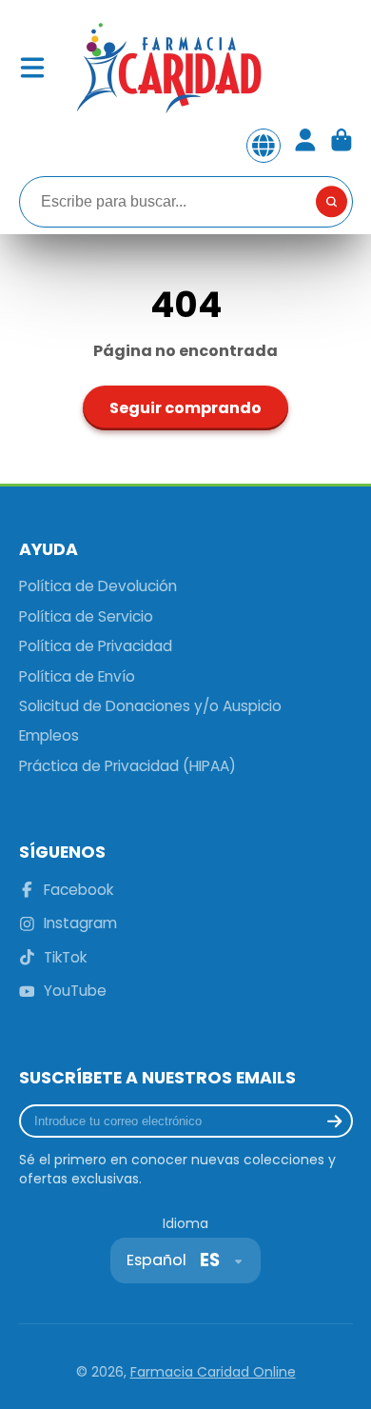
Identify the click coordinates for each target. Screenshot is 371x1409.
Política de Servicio (86, 616)
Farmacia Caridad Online (213, 1371)
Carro (341, 146)
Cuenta (305, 146)
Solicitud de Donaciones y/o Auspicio (150, 706)
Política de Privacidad (95, 646)
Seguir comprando (185, 408)
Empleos (49, 735)
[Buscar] (332, 202)
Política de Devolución (98, 586)
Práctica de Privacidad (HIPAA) (127, 766)
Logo (167, 67)
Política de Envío (77, 676)
